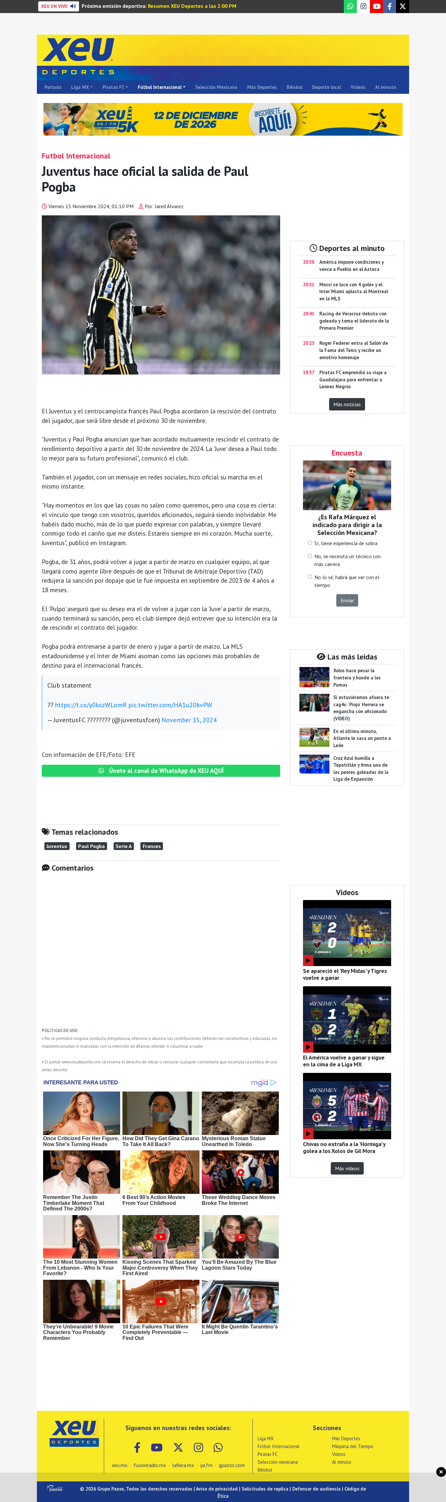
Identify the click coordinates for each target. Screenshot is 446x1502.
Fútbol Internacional (160, 87)
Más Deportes (262, 87)
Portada (52, 87)
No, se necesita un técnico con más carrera (347, 560)
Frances (152, 846)
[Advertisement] (161, 954)
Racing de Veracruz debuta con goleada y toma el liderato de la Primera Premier (354, 320)
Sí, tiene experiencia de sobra (345, 543)
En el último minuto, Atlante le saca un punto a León (362, 738)
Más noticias (347, 404)
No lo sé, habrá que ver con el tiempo (346, 581)
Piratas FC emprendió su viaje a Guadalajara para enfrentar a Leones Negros (353, 379)
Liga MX (80, 87)
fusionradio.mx (150, 1465)
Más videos (347, 1168)
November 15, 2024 (189, 720)
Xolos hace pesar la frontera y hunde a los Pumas (357, 677)
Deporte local (326, 87)
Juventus (56, 846)
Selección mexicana (278, 1462)
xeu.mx (119, 1465)
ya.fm (206, 1465)
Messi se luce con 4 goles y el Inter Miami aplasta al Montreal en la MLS (353, 291)
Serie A (124, 846)
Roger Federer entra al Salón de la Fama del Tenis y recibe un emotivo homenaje (353, 350)
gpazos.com (232, 1465)
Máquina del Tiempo (352, 1446)
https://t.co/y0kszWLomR (91, 705)
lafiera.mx (183, 1465)
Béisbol (294, 87)
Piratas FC (113, 87)
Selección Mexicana (216, 87)
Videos (358, 87)
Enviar (347, 600)
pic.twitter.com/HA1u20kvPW (170, 705)
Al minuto (385, 87)
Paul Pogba (91, 846)
